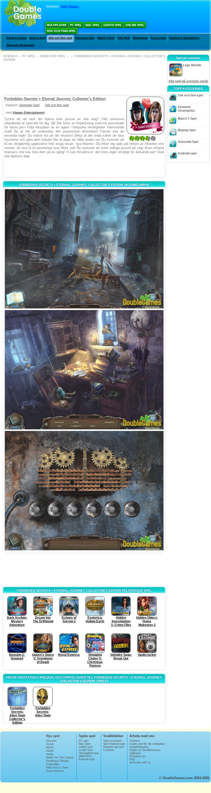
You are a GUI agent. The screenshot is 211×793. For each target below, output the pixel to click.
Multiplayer (56, 25)
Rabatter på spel (113, 746)
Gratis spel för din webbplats (147, 743)
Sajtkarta (134, 753)
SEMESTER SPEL (53, 56)
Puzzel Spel (158, 37)
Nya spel (53, 736)
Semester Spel (84, 37)
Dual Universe (55, 770)
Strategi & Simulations (184, 37)
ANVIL (50, 747)
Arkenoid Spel (188, 142)
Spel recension (112, 740)
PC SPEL (28, 56)
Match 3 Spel (106, 37)
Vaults (50, 754)
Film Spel (123, 37)
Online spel (135, 25)
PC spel (76, 25)
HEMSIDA (10, 56)
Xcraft (50, 744)
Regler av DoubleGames (144, 749)
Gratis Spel (112, 25)
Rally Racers (70, 6)
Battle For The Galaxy (60, 757)
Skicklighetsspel (89, 753)
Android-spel (187, 153)
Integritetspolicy (139, 746)
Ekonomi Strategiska (20, 45)
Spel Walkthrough (114, 743)
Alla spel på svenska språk (188, 81)
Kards (50, 750)
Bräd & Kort (38, 37)
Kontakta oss (137, 756)
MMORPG (85, 756)
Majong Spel (187, 130)
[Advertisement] (83, 78)
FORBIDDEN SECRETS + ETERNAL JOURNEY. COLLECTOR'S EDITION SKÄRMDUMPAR (84, 185)
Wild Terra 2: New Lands (57, 769)
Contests (109, 749)
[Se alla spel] (43, 105)
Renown (51, 740)
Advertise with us (140, 762)
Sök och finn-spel (61, 30)
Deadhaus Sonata (57, 760)
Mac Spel (92, 25)
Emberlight (52, 764)
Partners (134, 740)
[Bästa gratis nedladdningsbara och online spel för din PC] (23, 14)
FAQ (132, 759)
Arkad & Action (16, 37)
